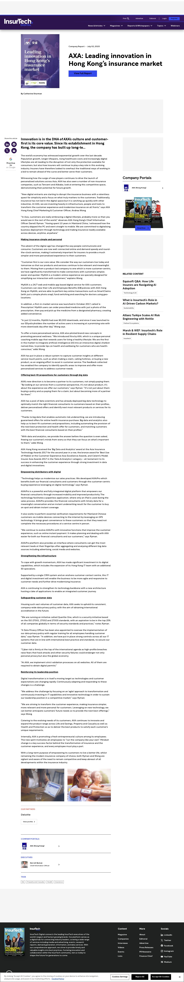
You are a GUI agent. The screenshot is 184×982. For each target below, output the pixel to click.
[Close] (180, 977)
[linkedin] (7, 144)
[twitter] (7, 150)
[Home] (18, 22)
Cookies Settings (120, 977)
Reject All (140, 977)
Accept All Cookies (160, 977)
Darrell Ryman (36, 863)
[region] (92, 977)
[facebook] (14, 144)
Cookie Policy (58, 979)
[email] (14, 150)
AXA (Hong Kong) (37, 846)
